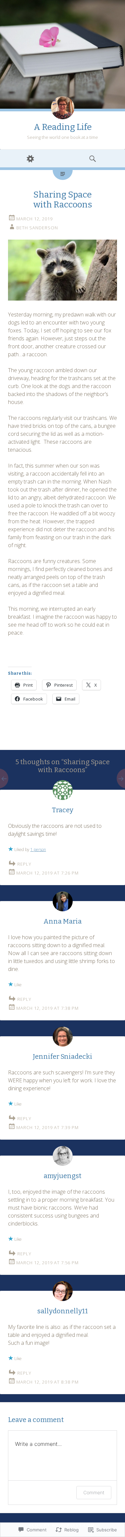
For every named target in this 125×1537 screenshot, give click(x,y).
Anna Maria (62, 921)
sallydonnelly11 (62, 1311)
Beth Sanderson (37, 228)
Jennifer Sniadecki (62, 1056)
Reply (24, 864)
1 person (38, 849)
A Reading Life (63, 127)
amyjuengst (62, 1176)
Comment (93, 1492)
